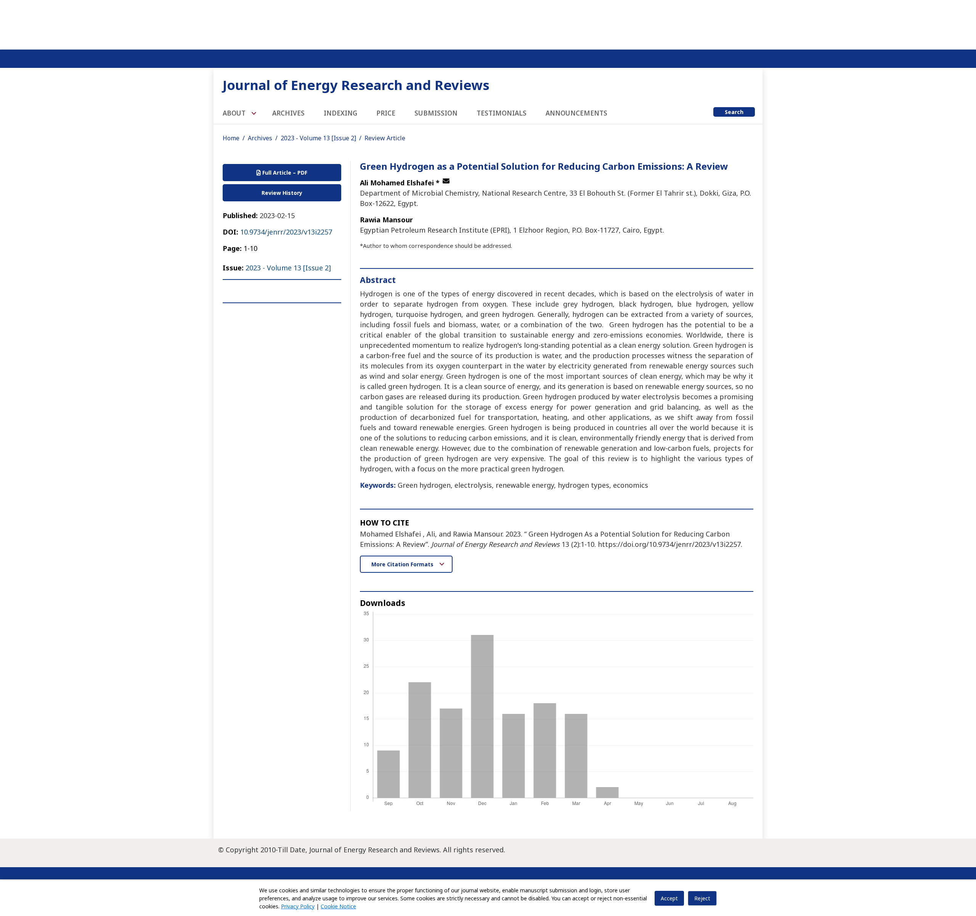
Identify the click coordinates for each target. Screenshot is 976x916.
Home (231, 138)
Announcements (576, 113)
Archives (288, 113)
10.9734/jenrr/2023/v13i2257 (286, 231)
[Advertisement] (488, 23)
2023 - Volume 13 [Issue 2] (318, 138)
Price (385, 113)
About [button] (235, 113)
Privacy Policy (298, 906)
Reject (702, 898)
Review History (282, 192)
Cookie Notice (338, 906)
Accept (669, 898)
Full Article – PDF (284, 172)
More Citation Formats (403, 564)
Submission (436, 113)
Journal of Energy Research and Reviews (356, 85)
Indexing (340, 113)
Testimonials (502, 113)
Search (734, 112)
